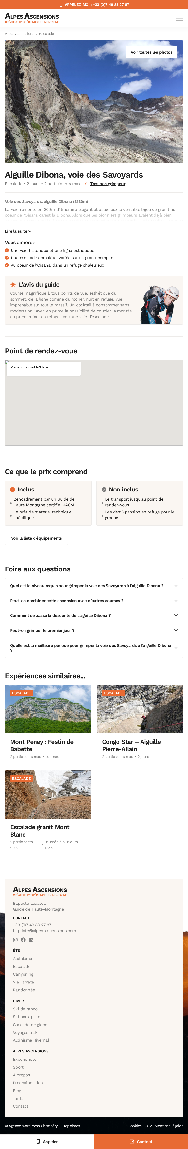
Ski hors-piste (26, 1016)
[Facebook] (23, 939)
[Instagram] (15, 939)
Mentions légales (169, 1126)
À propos (21, 1074)
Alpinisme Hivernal (31, 1040)
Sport (18, 1067)
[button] (18, 231)
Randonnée (24, 989)
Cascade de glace (30, 1024)
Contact (20, 1106)
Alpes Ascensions (19, 34)
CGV (148, 1126)
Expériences (24, 1059)
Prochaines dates (29, 1082)
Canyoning (23, 974)
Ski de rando (25, 1008)
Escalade (46, 34)
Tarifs (18, 1098)
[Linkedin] (31, 939)
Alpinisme (22, 958)
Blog (17, 1090)
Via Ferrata (23, 982)
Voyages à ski (26, 1032)
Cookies (135, 1126)
